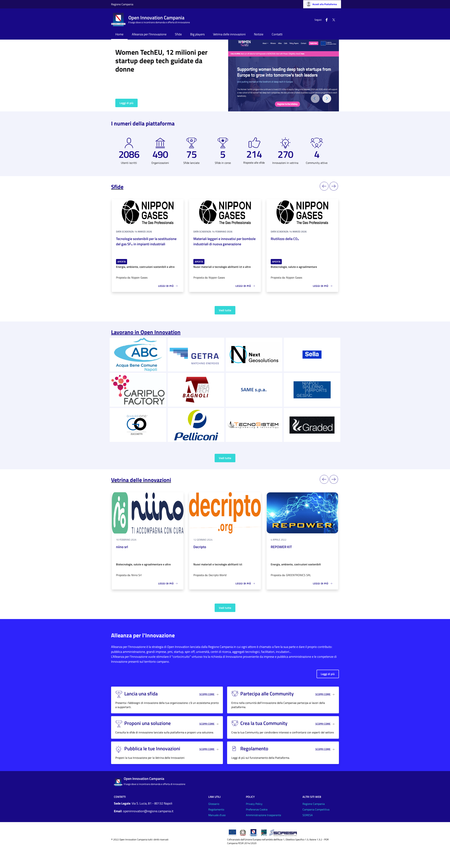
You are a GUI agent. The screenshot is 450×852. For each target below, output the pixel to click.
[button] (326, 98)
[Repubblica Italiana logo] (243, 832)
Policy (250, 797)
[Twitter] (332, 19)
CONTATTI (120, 797)
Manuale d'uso (217, 815)
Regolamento (216, 809)
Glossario (213, 804)
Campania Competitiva (316, 809)
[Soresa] (283, 832)
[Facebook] (325, 19)
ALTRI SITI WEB (312, 797)
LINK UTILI (214, 797)
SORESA (308, 815)
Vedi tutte (225, 310)
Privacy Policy (254, 804)
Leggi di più (126, 103)
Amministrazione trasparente (263, 815)
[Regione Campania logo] (253, 832)
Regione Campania (122, 4)
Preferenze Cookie (257, 809)
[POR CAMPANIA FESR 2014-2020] (264, 832)
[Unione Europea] (232, 832)
